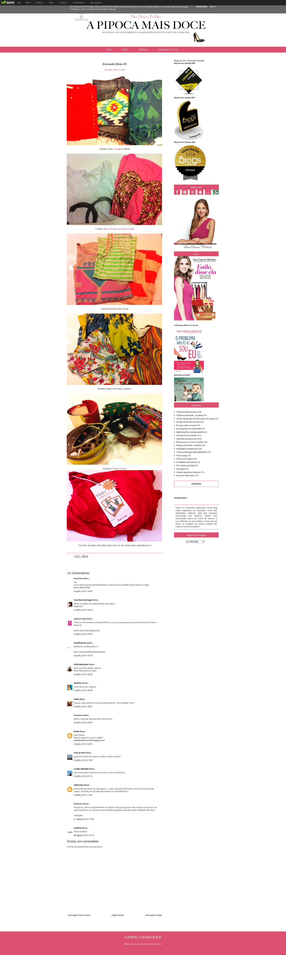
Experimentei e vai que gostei (189, 432)
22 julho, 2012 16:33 (83, 674)
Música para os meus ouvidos (189, 442)
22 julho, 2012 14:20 (83, 591)
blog (109, 49)
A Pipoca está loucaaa (186, 412)
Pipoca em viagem (184, 458)
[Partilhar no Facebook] (83, 556)
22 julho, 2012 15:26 (83, 634)
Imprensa (143, 49)
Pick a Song (181, 455)
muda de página (155, 943)
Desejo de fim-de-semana (188, 421)
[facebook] (178, 193)
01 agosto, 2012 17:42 (84, 819)
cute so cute (80, 618)
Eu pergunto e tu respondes (189, 428)
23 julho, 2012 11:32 (83, 795)
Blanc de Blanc (111, 228)
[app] (201, 193)
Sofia (76, 699)
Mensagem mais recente (79, 915)
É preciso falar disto (185, 475)
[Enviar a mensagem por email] (75, 556)
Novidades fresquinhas (187, 448)
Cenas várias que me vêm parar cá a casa (195, 418)
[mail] (193, 193)
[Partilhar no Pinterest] (86, 556)
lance (132, 943)
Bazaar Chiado (127, 228)
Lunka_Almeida (81, 768)
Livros (126, 49)
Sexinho (78, 683)
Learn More (201, 7)
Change (117, 148)
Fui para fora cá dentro (186, 435)
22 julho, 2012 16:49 (83, 690)
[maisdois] (209, 193)
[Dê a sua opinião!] (78, 556)
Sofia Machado (81, 664)
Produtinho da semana (186, 462)
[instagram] (185, 193)
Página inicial (118, 915)
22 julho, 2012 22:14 (83, 776)
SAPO (7, 2)
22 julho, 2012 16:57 (83, 706)
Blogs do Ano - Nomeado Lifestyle (189, 60)
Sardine (77, 828)
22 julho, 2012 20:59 (83, 744)
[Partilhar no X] (81, 556)
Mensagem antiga (153, 915)
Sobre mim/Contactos (168, 49)
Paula (76, 731)
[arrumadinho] (216, 193)
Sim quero (181, 469)
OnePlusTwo (80, 642)
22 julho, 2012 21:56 (83, 760)
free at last (79, 752)
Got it (213, 7)
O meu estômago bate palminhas (191, 452)
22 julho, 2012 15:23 (83, 610)
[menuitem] (19, 2)
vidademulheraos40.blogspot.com (89, 740)
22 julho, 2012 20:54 (83, 722)
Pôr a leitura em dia (185, 465)
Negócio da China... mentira (188, 445)
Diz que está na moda (186, 425)
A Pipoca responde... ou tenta (189, 415)
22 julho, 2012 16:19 (83, 655)
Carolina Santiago (83, 600)
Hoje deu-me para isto (186, 438)
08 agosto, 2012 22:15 (84, 835)
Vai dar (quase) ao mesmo (188, 472)
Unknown (78, 785)
